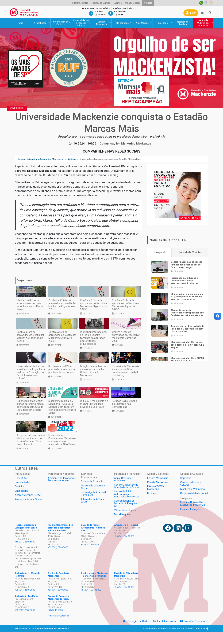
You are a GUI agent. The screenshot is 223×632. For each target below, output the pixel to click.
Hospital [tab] (159, 252)
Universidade (17, 108)
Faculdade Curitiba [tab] (190, 252)
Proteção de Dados (138, 621)
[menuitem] (79, 3)
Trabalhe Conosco (194, 621)
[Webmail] (202, 13)
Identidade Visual (166, 621)
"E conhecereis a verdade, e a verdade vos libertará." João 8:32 (174, 628)
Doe (192, 13)
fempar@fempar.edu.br (58, 616)
